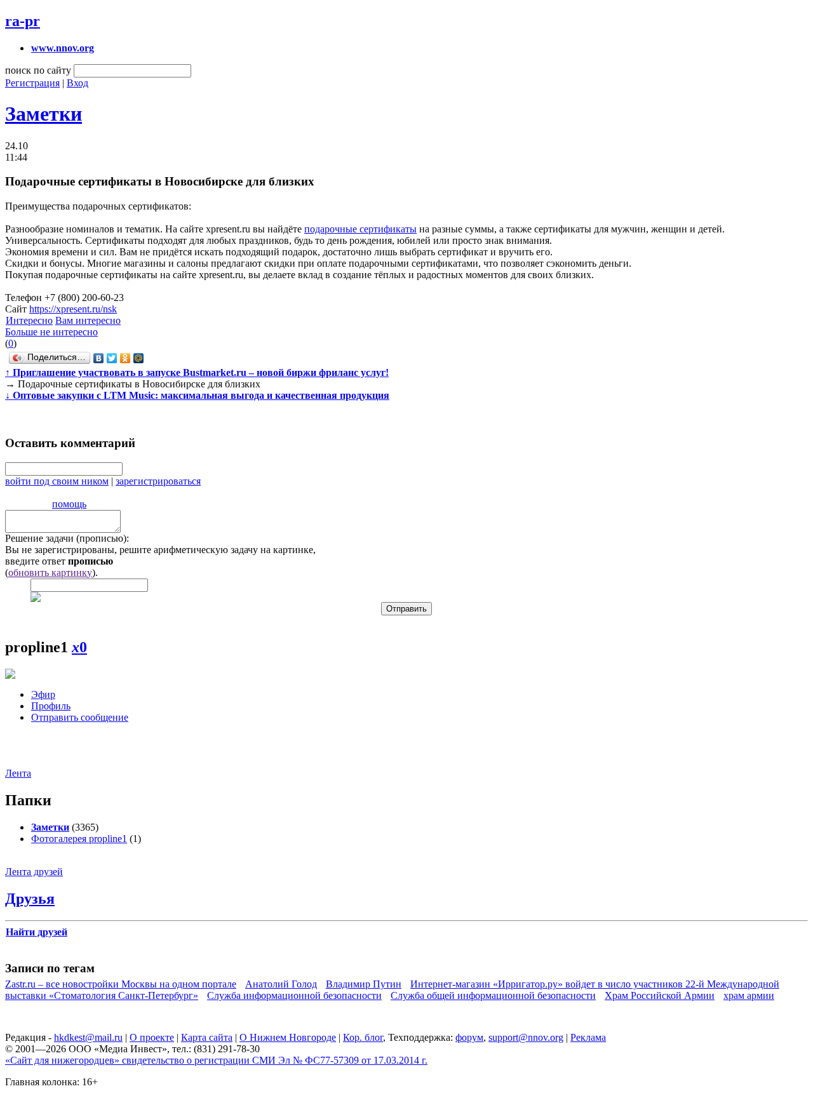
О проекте (152, 1037)
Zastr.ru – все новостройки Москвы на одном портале (120, 984)
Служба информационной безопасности (294, 995)
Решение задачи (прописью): (67, 538)
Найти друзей (36, 932)
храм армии (748, 995)
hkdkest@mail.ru (88, 1037)
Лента (18, 773)
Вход (77, 82)
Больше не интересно (51, 331)
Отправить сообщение (79, 717)
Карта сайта (206, 1037)
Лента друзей (34, 871)
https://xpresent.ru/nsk (73, 309)
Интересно (29, 320)
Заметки (43, 113)
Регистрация (32, 82)
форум (469, 1037)
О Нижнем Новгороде (287, 1037)
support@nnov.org (525, 1037)
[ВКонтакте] (98, 358)
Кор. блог (363, 1037)
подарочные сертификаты (360, 229)
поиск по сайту (38, 70)
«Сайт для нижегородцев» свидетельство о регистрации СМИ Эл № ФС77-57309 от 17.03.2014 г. (216, 1060)
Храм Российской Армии (660, 995)
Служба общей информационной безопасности (493, 995)
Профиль (51, 705)
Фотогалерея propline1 (79, 838)
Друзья (30, 898)
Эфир (43, 694)
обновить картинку (50, 572)
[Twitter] (112, 358)
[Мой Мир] (138, 358)
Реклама (588, 1037)
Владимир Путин (363, 984)
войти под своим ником (57, 481)
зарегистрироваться (158, 481)
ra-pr (22, 21)
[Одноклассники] (125, 358)
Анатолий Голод (281, 984)
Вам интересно (88, 320)
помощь (69, 504)
